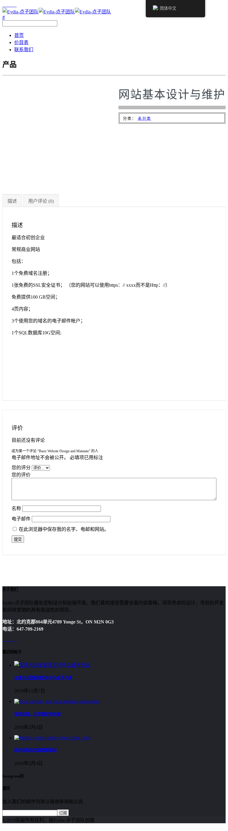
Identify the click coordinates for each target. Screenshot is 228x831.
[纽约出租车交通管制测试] (52, 737)
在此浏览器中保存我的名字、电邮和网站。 (64, 529)
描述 (12, 201)
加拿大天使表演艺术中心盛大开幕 (43, 678)
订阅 (63, 813)
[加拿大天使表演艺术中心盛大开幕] (52, 665)
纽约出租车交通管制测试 (35, 750)
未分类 (144, 118)
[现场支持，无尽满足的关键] (56, 701)
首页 (19, 35)
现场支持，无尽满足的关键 (37, 714)
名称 (17, 508)
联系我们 (23, 49)
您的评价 (22, 474)
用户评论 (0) (41, 201)
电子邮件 (22, 518)
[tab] (12, 200)
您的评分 (22, 467)
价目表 (21, 42)
